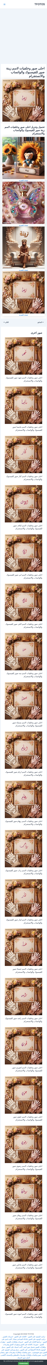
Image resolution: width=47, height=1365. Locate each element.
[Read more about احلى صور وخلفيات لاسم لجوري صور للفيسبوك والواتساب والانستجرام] (23, 1046)
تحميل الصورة (23, 180)
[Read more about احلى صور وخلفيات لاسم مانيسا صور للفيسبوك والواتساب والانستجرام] (23, 405)
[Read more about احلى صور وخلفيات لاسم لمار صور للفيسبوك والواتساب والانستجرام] (23, 898)
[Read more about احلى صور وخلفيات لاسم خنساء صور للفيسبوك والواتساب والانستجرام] (23, 947)
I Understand (23, 1363)
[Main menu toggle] (4, 4)
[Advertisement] (23, 39)
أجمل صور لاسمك (23, 1358)
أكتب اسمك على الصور (14, 1347)
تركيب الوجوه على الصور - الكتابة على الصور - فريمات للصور (24, 1337)
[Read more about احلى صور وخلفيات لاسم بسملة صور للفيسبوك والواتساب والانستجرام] (23, 701)
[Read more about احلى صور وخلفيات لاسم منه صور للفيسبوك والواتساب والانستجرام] (23, 651)
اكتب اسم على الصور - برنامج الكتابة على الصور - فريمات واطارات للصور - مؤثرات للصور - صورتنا (23, 1342)
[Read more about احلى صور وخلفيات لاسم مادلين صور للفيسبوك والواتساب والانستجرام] (23, 1243)
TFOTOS (39, 4)
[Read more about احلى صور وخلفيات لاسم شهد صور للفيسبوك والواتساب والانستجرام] (23, 356)
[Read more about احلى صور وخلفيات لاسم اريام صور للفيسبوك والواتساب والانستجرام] (23, 750)
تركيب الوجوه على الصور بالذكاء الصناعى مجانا (29, 1339)
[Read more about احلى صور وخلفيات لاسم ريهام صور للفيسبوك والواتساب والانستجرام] (23, 799)
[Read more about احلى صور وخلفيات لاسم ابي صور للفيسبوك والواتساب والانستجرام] (23, 553)
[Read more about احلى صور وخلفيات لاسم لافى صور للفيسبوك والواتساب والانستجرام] (23, 602)
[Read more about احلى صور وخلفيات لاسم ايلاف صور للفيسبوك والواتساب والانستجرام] (23, 504)
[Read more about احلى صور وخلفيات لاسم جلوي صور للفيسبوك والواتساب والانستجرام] (23, 1095)
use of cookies (38, 1361)
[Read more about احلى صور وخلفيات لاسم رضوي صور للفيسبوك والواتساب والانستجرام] (23, 1144)
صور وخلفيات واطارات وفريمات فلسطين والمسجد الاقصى (21, 1355)
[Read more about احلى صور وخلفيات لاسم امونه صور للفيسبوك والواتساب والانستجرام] (23, 1292)
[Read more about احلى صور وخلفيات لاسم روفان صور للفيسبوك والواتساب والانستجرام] (23, 1193)
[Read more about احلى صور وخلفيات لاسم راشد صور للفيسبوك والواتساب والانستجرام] (23, 996)
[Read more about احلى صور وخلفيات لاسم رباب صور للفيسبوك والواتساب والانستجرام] (23, 849)
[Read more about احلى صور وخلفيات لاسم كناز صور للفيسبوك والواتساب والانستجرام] (23, 454)
